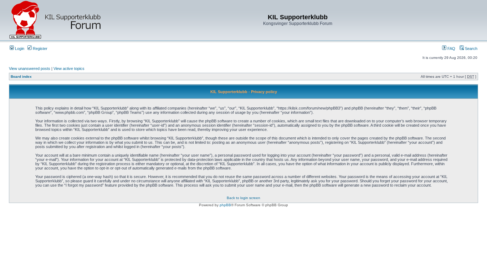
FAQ (450, 48)
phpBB (225, 205)
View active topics (68, 68)
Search (470, 48)
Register (39, 48)
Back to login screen (243, 198)
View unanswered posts (29, 68)
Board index (21, 76)
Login (19, 48)
